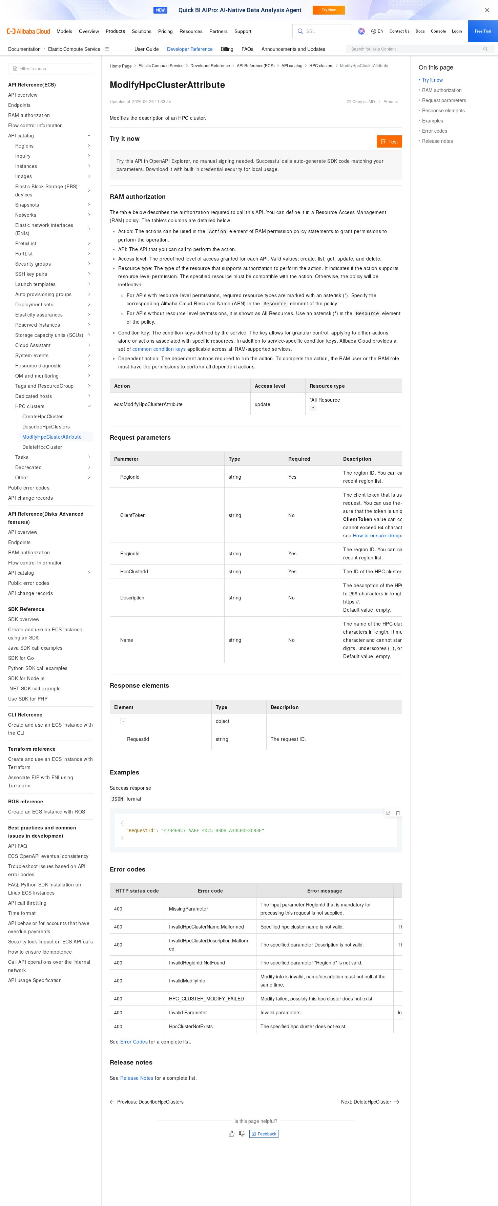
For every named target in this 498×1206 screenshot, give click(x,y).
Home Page (121, 66)
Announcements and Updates (293, 48)
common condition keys (159, 348)
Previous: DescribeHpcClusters (150, 1101)
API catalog (292, 65)
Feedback (267, 1133)
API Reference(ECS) (256, 65)
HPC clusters (321, 65)
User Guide (146, 48)
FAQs (247, 48)
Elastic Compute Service (74, 48)
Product (390, 101)
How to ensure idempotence (385, 535)
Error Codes (134, 1041)
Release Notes (136, 1077)
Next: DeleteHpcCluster (366, 1101)
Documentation (24, 48)
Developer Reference (190, 48)
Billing (227, 48)
